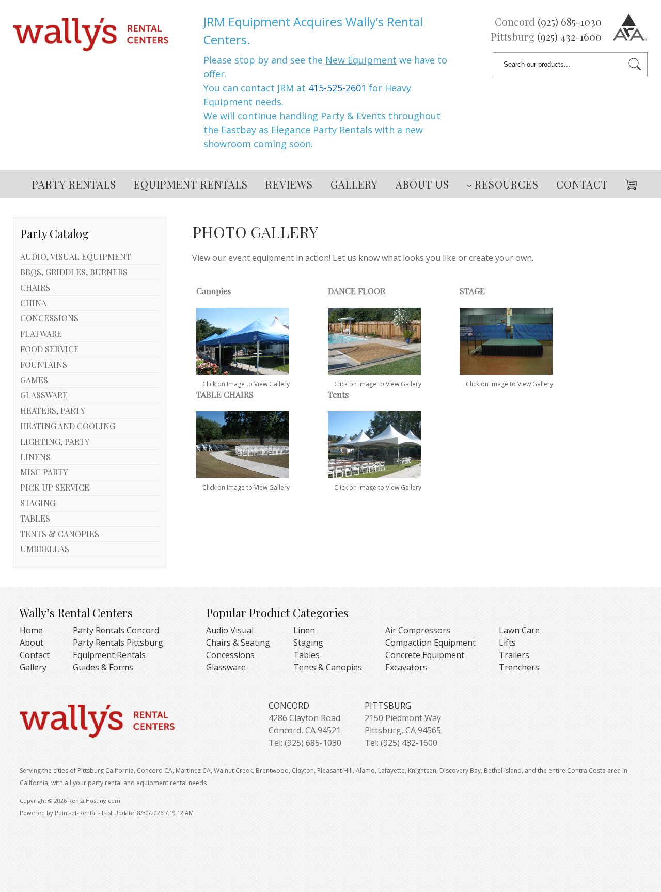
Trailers (514, 655)
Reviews (289, 184)
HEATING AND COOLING (67, 425)
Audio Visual (230, 630)
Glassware (226, 667)
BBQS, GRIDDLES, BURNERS (74, 272)
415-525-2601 (337, 88)
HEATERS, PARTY (52, 410)
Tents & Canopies (327, 667)
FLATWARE (41, 333)
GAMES (34, 379)
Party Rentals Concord (116, 630)
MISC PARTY (44, 471)
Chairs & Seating (238, 642)
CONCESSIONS (49, 317)
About (31, 642)
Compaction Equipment (430, 642)
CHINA (33, 303)
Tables (306, 655)
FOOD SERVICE (49, 348)
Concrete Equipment (424, 655)
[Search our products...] (634, 64)
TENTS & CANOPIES (59, 533)
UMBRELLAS (44, 548)
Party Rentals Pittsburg (118, 642)
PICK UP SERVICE (54, 487)
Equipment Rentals (191, 184)
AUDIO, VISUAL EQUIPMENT (75, 256)
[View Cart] (627, 182)
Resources (507, 184)
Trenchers (519, 667)
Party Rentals (74, 184)
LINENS (35, 456)
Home (31, 630)
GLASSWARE (44, 394)
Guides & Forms (103, 667)
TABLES (35, 518)
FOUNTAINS (43, 364)
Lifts (507, 642)
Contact (582, 184)
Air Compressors (417, 630)
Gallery (354, 184)
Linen (304, 630)
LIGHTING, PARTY (54, 441)
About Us (422, 184)
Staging (308, 642)
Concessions (230, 655)
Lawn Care (519, 630)
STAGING (37, 502)
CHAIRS (35, 287)
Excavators (406, 667)
